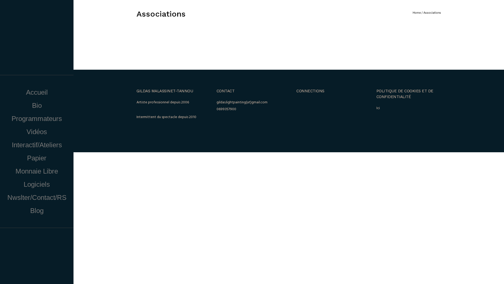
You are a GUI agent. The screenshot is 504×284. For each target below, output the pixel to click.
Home (417, 12)
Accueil (37, 92)
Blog (37, 211)
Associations (432, 12)
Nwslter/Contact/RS (36, 197)
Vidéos (37, 132)
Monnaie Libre (36, 171)
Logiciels (37, 184)
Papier (36, 158)
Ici (378, 108)
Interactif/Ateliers (37, 145)
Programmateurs (37, 119)
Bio (37, 105)
